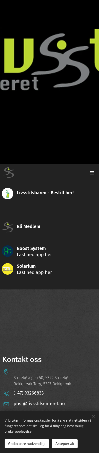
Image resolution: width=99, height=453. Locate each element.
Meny (92, 172)
